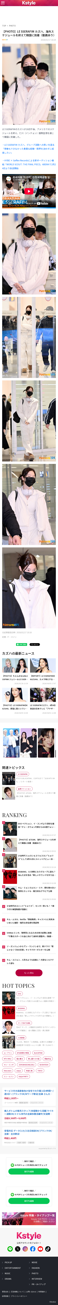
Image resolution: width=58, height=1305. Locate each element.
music (7, 1273)
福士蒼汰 (19, 1058)
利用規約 (41, 1292)
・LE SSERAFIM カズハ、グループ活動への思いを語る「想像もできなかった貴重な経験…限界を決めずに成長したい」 (28, 148)
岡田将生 (48, 1058)
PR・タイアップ (39, 1284)
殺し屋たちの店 (33, 1058)
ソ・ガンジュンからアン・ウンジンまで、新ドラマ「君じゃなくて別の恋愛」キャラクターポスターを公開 (30, 948)
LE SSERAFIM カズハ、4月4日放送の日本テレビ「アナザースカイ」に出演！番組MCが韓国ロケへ (43, 707)
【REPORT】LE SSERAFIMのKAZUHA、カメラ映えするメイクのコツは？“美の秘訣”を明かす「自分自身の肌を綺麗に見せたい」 (42, 677)
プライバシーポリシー (19, 1296)
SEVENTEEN (44, 1064)
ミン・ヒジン (9, 1076)
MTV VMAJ (7, 1058)
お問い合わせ (31, 1292)
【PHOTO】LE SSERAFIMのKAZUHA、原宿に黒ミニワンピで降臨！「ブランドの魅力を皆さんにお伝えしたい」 (15, 707)
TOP (4, 25)
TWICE (40, 1070)
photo (35, 1273)
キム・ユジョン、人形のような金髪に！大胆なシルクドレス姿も (30, 961)
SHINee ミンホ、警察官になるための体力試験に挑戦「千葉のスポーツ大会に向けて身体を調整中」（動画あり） (30, 934)
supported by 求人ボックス (47, 1148)
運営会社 (5, 1292)
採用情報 (5, 1296)
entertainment (13, 1268)
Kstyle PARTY (23, 1076)
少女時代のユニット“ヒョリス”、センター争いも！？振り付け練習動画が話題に (30, 907)
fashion (36, 1268)
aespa (18, 1070)
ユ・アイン (8, 1053)
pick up (8, 1262)
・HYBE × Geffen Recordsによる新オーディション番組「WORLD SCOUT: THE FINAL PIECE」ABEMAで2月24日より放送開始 (29, 164)
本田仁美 (29, 1070)
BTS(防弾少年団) (23, 1053)
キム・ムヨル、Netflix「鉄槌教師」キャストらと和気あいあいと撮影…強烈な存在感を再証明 (30, 921)
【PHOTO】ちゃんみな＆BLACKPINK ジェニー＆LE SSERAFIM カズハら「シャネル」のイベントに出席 (15, 677)
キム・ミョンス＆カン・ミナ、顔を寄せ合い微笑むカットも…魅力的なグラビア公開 (37, 889)
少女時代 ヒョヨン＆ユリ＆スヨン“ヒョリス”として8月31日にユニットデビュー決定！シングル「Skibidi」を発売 (36, 857)
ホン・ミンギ (9, 1064)
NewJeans (7, 1070)
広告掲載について (17, 1292)
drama (8, 1278)
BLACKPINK (38, 1053)
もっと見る (29, 972)
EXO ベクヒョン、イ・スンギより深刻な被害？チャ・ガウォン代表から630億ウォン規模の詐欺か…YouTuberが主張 (36, 825)
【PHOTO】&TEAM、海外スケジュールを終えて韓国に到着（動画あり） (37, 841)
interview (37, 1278)
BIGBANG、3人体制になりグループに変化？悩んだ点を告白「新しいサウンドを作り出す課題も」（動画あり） (37, 873)
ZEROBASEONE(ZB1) (26, 1064)
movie (34, 1262)
